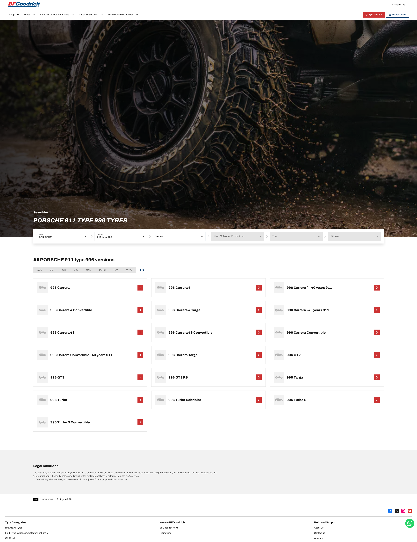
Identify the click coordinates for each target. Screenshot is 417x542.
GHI (64, 270)
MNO (88, 270)
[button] (85, 236)
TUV (115, 270)
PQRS (102, 270)
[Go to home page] (24, 4)
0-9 (142, 270)
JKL (76, 270)
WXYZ (129, 270)
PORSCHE (47, 499)
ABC (39, 270)
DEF (52, 270)
